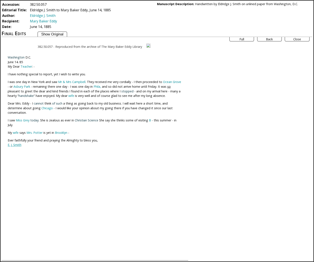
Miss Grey (22, 120)
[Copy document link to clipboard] (148, 45)
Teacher (26, 66)
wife (71, 96)
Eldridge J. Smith (43, 15)
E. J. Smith (14, 145)
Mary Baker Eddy (43, 21)
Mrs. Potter (34, 133)
